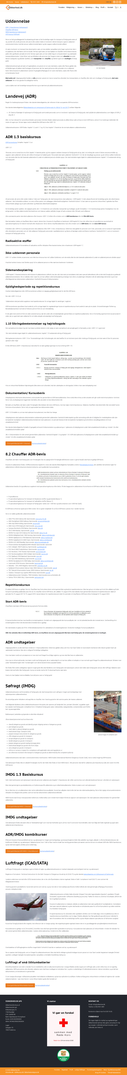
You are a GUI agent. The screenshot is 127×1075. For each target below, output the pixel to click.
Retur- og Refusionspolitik (112, 1070)
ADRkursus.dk (19, 1072)
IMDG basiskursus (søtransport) (16, 32)
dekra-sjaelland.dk (46, 537)
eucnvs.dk (44, 554)
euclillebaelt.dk (41, 547)
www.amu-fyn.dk (41, 519)
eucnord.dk (40, 549)
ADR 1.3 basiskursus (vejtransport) (17, 27)
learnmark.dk (38, 563)
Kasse (17, 2)
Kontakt (110, 7)
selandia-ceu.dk (42, 566)
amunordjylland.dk (44, 521)
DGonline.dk (9, 1072)
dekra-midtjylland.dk (48, 535)
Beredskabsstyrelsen (86, 465)
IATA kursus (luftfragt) (13, 34)
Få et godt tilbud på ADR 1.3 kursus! (18, 443)
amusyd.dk (36, 523)
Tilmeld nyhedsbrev (114, 1072)
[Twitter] (117, 2)
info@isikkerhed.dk (50, 2)
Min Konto (9, 2)
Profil (71, 1070)
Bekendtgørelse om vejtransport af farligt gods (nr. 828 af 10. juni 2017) (46, 107)
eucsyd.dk (38, 558)
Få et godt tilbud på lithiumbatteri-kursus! (20, 985)
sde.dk (55, 568)
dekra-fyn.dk (43, 533)
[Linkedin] (120, 2)
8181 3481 (36, 2)
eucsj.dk (39, 556)
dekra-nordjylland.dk (47, 561)
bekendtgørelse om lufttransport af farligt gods (99, 874)
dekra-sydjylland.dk (46, 540)
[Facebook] (114, 2)
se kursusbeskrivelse (39, 443)
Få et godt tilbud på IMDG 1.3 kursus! (19, 806)
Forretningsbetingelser (94, 1070)
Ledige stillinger (80, 1070)
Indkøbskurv (25, 2)
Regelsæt (65, 1070)
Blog (97, 7)
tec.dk (51, 570)
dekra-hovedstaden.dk (42, 542)
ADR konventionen (11, 142)
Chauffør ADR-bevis (12, 30)
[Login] (120, 7)
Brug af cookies (100, 1072)
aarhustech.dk (39, 577)
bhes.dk (40, 528)
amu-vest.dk (39, 526)
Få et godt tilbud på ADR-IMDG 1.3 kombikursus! (22, 851)
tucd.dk (48, 573)
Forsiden (61, 7)
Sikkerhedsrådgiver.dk (31, 1072)
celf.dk (32, 530)
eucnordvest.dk (41, 552)
